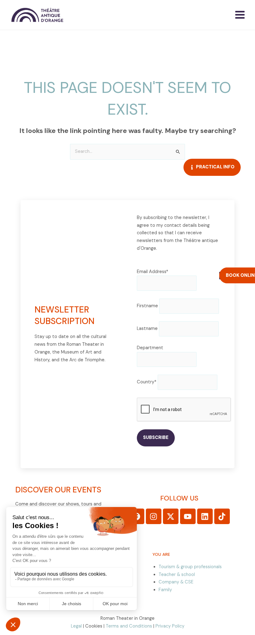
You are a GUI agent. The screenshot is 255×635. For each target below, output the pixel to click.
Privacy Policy (169, 626)
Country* (146, 382)
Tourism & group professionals (190, 567)
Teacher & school (177, 575)
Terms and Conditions (129, 626)
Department (150, 348)
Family (165, 590)
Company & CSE (176, 582)
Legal (76, 626)
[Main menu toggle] (240, 15)
